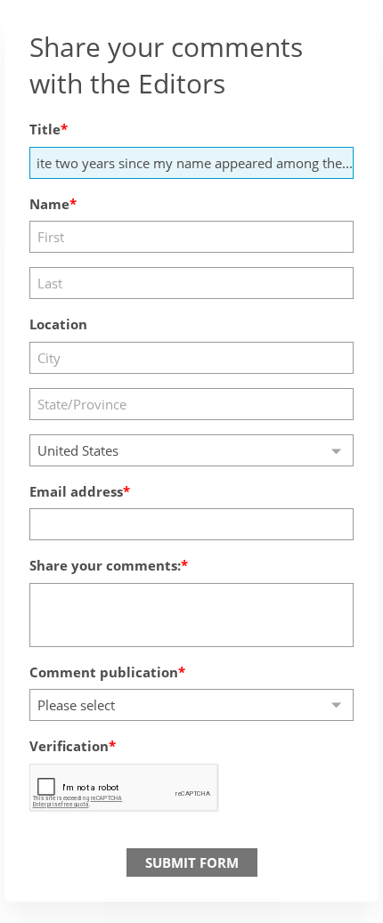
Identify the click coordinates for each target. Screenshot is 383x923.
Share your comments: (105, 565)
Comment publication (103, 672)
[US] (191, 450)
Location (58, 324)
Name (49, 204)
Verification (69, 746)
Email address (76, 491)
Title (45, 129)
